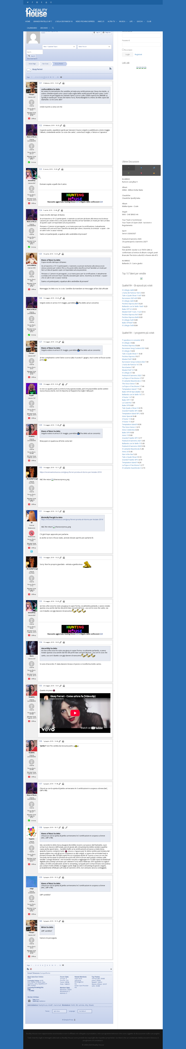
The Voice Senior (128, 383)
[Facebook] (32, 2)
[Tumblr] (41, 2)
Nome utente (127, 31)
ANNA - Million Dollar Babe (132, 190)
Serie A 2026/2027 (129, 233)
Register (108, 32)
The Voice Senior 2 (129, 427)
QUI (77, 202)
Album (124, 187)
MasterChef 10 (127, 370)
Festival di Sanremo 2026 (131, 239)
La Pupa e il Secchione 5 (131, 465)
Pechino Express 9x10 (130, 314)
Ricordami (128, 50)
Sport (124, 231)
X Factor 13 (126, 419)
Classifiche (126, 195)
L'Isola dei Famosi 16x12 (131, 293)
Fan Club (45, 64)
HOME (27, 21)
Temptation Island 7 (130, 389)
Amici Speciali (127, 416)
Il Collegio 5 (126, 351)
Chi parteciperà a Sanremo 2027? (135, 242)
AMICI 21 (101, 21)
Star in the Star (127, 454)
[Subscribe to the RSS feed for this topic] (110, 68)
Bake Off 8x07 (127, 323)
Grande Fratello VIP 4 (130, 411)
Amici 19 (125, 435)
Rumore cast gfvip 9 (129, 182)
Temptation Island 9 (130, 462)
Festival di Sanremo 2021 (131, 441)
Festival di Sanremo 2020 (131, 446)
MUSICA (122, 21)
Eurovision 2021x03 (129, 298)
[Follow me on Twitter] (31, 551)
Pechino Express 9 (129, 356)
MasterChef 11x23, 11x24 (132, 312)
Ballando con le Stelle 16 (131, 394)
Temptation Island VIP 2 (131, 413)
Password (126, 40)
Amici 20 (125, 451)
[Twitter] (27, 2)
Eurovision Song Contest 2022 (133, 362)
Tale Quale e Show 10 (130, 408)
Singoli (124, 212)
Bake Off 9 (126, 432)
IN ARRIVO (126, 179)
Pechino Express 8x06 (130, 317)
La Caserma (126, 403)
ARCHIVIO (44, 28)
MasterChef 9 (127, 359)
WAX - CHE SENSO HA (130, 214)
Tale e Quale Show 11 (130, 354)
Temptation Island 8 (130, 424)
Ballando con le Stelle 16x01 (133, 306)
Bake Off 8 (126, 405)
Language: (72, 1011)
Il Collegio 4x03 (128, 301)
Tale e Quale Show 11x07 (131, 295)
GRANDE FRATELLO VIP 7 (42, 21)
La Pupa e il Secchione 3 (131, 386)
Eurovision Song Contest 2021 (133, 348)
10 (50, 77)
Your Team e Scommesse (132, 220)
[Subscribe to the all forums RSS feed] (27, 969)
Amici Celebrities (128, 430)
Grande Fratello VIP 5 (130, 438)
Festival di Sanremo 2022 (131, 375)
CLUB (149, 21)
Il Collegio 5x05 (128, 320)
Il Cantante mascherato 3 (131, 468)
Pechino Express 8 (129, 345)
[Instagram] (51, 2)
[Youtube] (46, 2)
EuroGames (126, 367)
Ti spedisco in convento (131, 340)
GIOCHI (140, 21)
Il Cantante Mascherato (131, 449)
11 (53, 77)
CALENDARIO (32, 28)
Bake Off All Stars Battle (131, 392)
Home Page (32, 64)
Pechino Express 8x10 (130, 304)
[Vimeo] (37, 2)
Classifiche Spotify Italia (131, 198)
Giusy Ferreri (59, 64)
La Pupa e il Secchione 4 (131, 378)
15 (57, 77)
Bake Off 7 (126, 400)
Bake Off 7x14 (127, 309)
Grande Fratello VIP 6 (130, 460)
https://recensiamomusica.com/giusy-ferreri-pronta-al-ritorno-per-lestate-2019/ (71, 472)
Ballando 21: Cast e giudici (132, 263)
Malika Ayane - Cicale (130, 206)
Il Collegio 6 (126, 373)
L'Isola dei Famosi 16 (130, 364)
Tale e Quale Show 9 (130, 457)
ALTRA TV (111, 21)
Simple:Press (68, 1020)
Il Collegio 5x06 (128, 325)
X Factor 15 (126, 422)
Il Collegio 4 (126, 343)
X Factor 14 (126, 397)
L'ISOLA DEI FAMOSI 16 (63, 21)
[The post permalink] (60, 83)
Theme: (47, 1011)
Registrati (138, 54)
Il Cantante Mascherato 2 (131, 381)
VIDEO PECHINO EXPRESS (85, 21)
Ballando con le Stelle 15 (131, 443)
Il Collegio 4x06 (128, 290)
